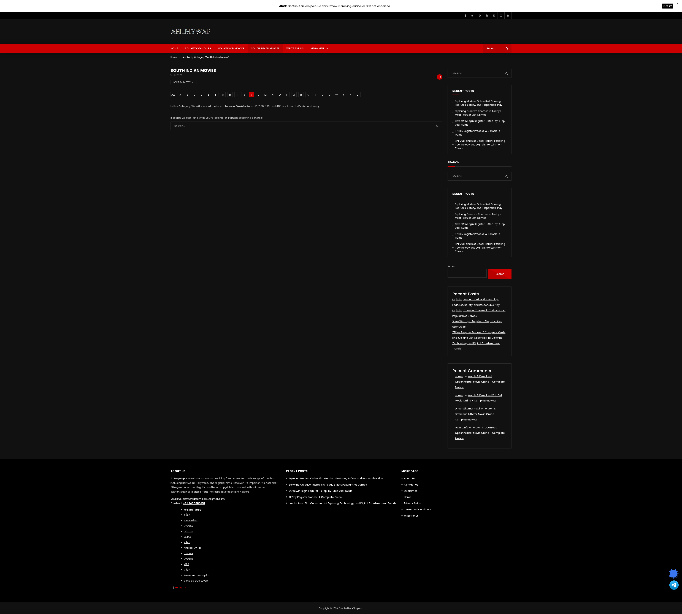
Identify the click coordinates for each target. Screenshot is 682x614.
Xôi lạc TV (180, 587)
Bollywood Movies (198, 48)
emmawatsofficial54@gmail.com (204, 499)
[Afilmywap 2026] (191, 31)
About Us (409, 478)
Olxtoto (188, 531)
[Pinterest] (479, 15)
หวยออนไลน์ (190, 520)
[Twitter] (472, 15)
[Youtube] (486, 15)
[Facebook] (465, 15)
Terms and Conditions (418, 509)
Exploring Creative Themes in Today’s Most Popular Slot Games (478, 113)
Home (174, 48)
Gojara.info (462, 427)
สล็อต (187, 569)
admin (459, 376)
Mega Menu (318, 48)
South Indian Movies (265, 48)
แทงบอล (188, 526)
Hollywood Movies (231, 48)
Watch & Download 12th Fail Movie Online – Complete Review (475, 414)
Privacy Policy (412, 503)
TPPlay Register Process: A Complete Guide (477, 132)
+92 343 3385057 (194, 503)
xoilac (187, 537)
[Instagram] (493, 15)
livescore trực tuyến (196, 575)
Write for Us (295, 48)
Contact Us (411, 484)
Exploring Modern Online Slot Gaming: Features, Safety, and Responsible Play (478, 103)
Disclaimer (410, 491)
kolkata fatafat (193, 509)
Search (452, 266)
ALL (173, 95)
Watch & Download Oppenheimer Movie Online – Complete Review (480, 382)
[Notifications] (508, 15)
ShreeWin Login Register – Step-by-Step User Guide (480, 122)
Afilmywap (357, 608)
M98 (186, 564)
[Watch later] (500, 15)
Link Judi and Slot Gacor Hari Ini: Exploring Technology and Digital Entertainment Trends (480, 144)
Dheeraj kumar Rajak (467, 408)
